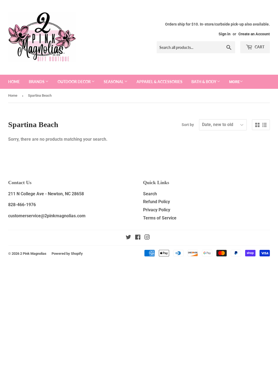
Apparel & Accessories (159, 81)
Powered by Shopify (67, 253)
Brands (37, 81)
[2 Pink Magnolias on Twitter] (128, 237)
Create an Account (254, 34)
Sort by (188, 124)
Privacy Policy (156, 209)
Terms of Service (159, 218)
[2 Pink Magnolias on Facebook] (138, 237)
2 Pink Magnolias (33, 253)
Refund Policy (156, 201)
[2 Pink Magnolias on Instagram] (147, 237)
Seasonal (114, 81)
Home (14, 81)
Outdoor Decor (74, 81)
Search (150, 193)
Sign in (224, 34)
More (234, 82)
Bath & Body (204, 81)
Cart (259, 47)
